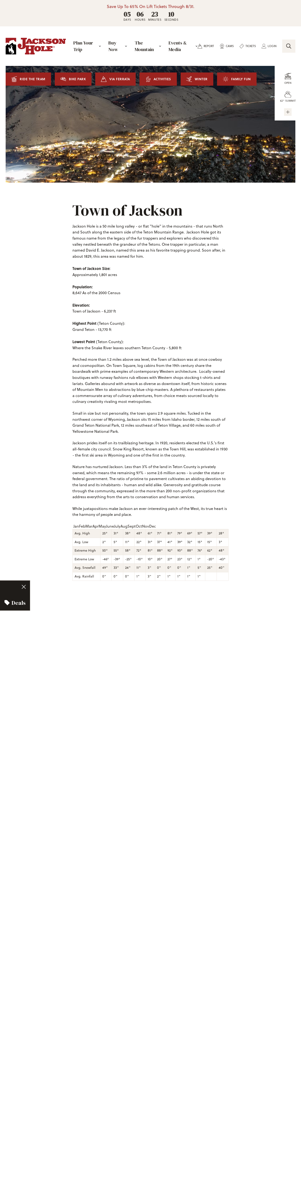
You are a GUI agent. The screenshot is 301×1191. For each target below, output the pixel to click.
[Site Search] (288, 46)
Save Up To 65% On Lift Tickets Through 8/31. (150, 6)
